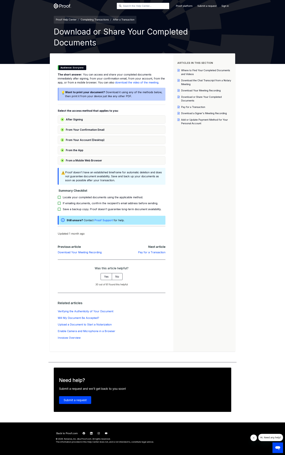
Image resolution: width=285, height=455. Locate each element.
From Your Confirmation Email (83, 129)
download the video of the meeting (136, 82)
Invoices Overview (69, 337)
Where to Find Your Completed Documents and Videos (205, 72)
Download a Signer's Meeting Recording (204, 113)
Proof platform (184, 5)
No (117, 276)
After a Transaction (123, 19)
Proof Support (103, 220)
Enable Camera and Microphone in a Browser (86, 331)
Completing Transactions (95, 19)
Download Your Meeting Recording (80, 252)
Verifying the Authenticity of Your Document (85, 311)
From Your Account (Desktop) (83, 140)
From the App (72, 150)
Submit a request (207, 5)
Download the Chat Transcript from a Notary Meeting (206, 82)
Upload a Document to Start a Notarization (85, 324)
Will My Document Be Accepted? (78, 318)
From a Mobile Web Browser (82, 160)
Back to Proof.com (67, 433)
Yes (106, 276)
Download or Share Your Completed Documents (201, 98)
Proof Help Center (66, 19)
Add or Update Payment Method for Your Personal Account (204, 121)
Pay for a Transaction (151, 252)
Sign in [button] (225, 5)
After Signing (72, 119)
